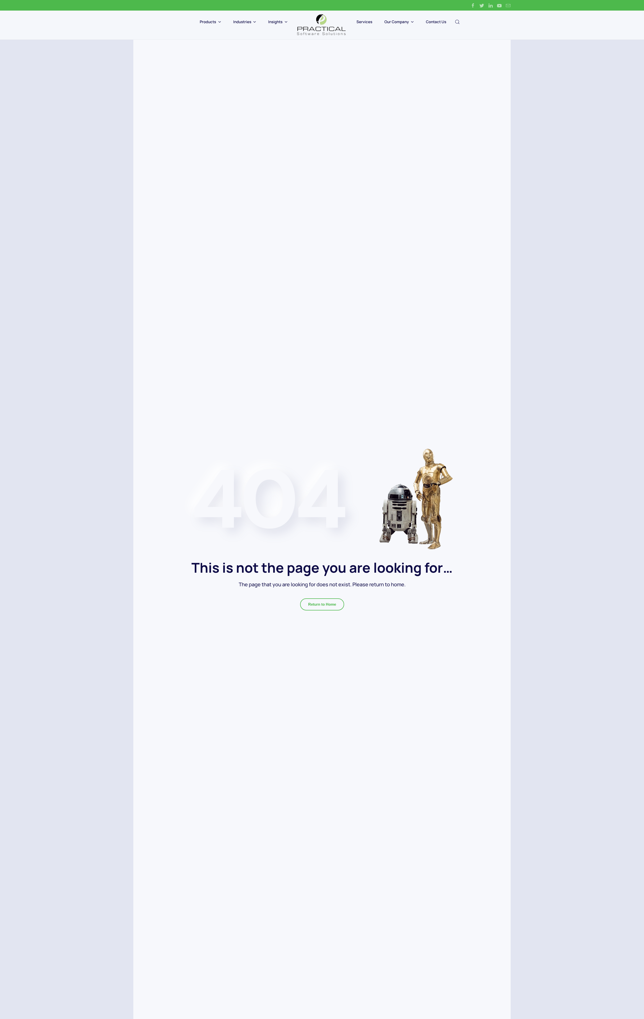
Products (208, 21)
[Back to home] (322, 25)
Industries (242, 21)
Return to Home (322, 604)
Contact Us (436, 21)
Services (364, 21)
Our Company (396, 21)
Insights (275, 21)
